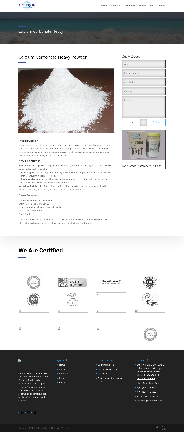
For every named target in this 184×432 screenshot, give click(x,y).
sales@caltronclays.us (147, 396)
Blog (152, 6)
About (62, 369)
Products (130, 6)
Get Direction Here (146, 378)
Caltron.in (103, 373)
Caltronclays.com (106, 364)
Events (142, 6)
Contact (162, 6)
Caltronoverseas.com (108, 369)
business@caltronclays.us (149, 400)
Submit (157, 122)
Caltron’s (31, 145)
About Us (115, 6)
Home (103, 6)
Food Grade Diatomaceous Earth (141, 166)
